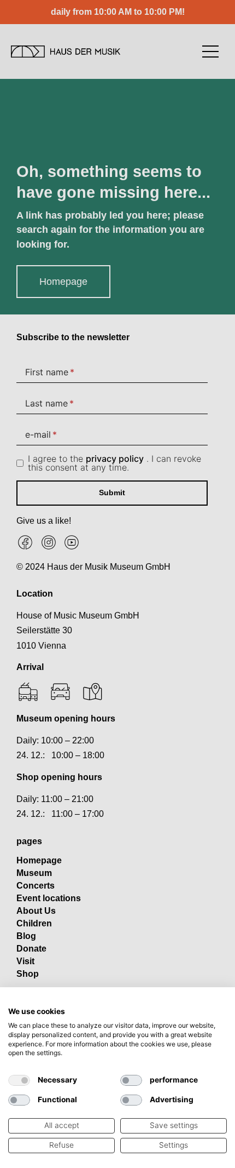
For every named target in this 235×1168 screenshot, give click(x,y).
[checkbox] (19, 1080)
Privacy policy (202, 1001)
